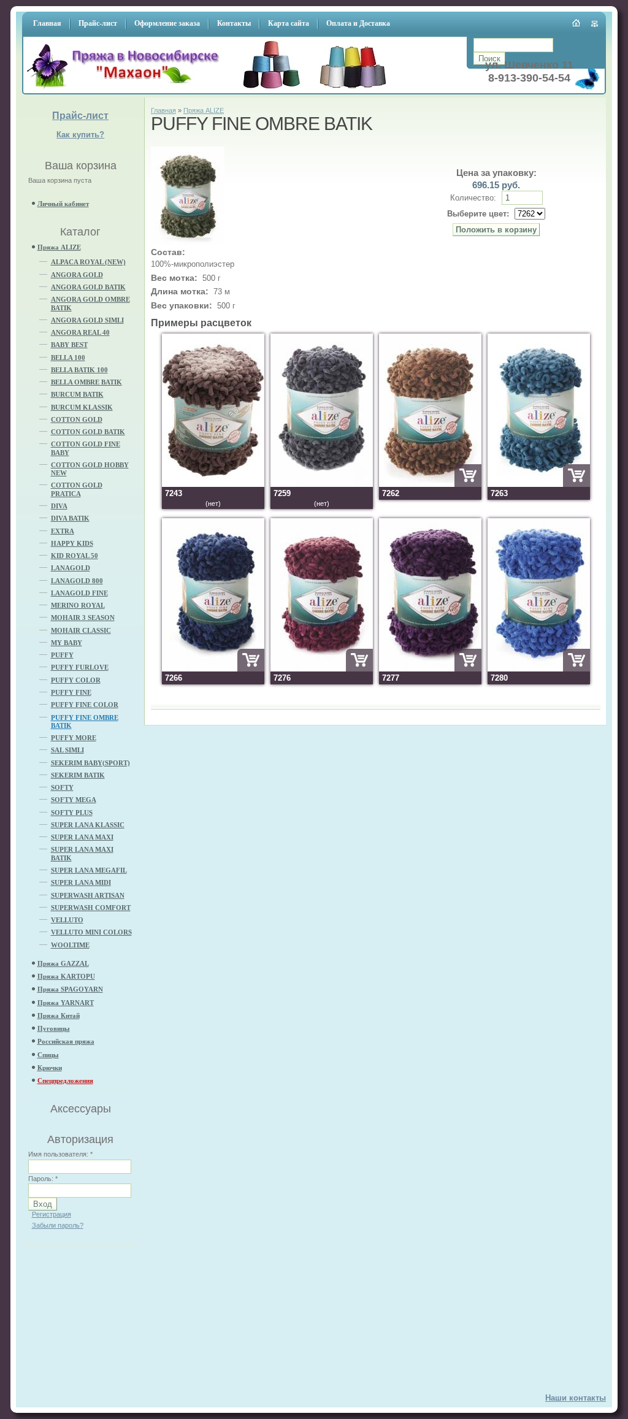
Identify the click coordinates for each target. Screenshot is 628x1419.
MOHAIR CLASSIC (81, 630)
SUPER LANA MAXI (82, 837)
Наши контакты (575, 1397)
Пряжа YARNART (65, 1002)
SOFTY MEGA (73, 799)
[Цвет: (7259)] (321, 484)
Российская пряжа (65, 1041)
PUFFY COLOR (76, 680)
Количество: (474, 197)
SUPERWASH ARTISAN (87, 895)
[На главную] (126, 89)
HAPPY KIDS (72, 543)
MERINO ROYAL (78, 605)
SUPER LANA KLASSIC (87, 824)
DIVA (59, 506)
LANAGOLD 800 (77, 580)
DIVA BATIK (70, 518)
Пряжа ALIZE (59, 247)
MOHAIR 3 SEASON (83, 617)
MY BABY (66, 642)
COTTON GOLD (76, 419)
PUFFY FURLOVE (80, 667)
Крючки (49, 1067)
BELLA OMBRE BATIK (86, 382)
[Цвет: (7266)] (213, 668)
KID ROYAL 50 (74, 555)
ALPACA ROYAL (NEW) (88, 262)
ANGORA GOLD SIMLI (87, 320)
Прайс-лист (80, 115)
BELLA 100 (68, 357)
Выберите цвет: (478, 213)
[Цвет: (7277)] (430, 668)
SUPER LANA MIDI (81, 882)
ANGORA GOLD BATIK (88, 287)
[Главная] (576, 22)
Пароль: (43, 1178)
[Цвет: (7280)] (539, 668)
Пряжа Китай (58, 1015)
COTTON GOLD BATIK (88, 431)
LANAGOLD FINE (79, 593)
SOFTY (62, 787)
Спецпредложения (65, 1080)
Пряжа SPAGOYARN (70, 989)
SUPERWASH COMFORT (91, 907)
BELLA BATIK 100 (79, 369)
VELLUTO (67, 920)
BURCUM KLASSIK (82, 407)
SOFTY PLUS (72, 812)
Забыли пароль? (57, 1225)
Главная (163, 110)
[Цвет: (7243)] (213, 484)
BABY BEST (69, 344)
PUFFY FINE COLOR (84, 704)
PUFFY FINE (71, 692)
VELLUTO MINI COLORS (91, 932)
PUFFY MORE (73, 737)
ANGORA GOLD (77, 274)
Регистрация (51, 1214)
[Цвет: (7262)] (430, 484)
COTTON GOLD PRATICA (76, 489)
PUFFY (62, 655)
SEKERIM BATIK (78, 775)
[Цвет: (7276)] (321, 668)
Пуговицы (53, 1028)
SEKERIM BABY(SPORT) (90, 763)
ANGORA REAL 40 (80, 332)
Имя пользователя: (60, 1154)
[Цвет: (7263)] (539, 484)
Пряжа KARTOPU (66, 976)
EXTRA (62, 531)
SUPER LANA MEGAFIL (89, 870)
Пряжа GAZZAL (63, 963)
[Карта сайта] (595, 24)
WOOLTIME (70, 945)
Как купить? (80, 134)
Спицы (48, 1054)
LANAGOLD (70, 568)
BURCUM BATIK (77, 394)
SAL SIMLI (67, 750)
